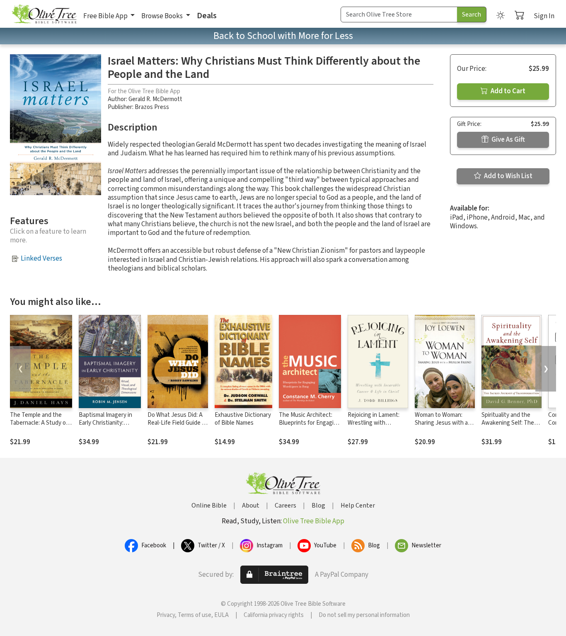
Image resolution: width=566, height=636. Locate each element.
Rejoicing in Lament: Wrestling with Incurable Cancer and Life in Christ (375, 427)
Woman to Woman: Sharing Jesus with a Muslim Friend (441, 423)
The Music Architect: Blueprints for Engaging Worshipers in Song (309, 423)
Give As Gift (507, 140)
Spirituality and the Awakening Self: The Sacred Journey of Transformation (507, 427)
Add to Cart (507, 91)
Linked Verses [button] (41, 259)
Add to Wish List (507, 176)
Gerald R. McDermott (155, 99)
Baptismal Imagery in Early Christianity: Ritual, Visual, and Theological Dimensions (109, 427)
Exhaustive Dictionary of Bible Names (243, 419)
